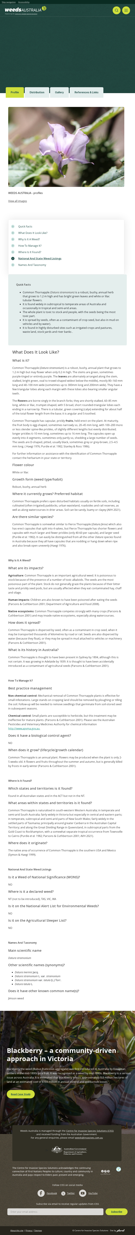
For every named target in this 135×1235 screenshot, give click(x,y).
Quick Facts (25, 226)
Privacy (29, 1230)
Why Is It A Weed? (29, 239)
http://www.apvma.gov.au (24, 728)
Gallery (59, 92)
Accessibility (23, 2)
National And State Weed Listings (39, 258)
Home (23, 46)
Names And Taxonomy (32, 265)
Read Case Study (21, 1094)
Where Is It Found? (29, 252)
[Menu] (126, 10)
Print (130, 46)
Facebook (52, 1193)
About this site (16, 1230)
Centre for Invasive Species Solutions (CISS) (90, 1130)
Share (116, 46)
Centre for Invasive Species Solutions (26, 14)
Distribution (37, 92)
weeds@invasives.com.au (89, 1137)
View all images (17, 201)
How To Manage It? (29, 245)
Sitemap (38, 1230)
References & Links (86, 92)
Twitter (71, 1193)
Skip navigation (9, 2)
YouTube (93, 1193)
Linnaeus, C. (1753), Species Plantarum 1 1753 (30, 66)
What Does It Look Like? (32, 233)
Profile (15, 92)
